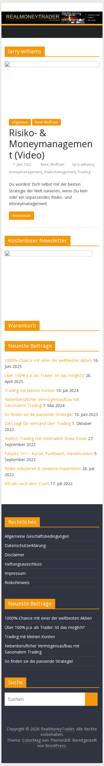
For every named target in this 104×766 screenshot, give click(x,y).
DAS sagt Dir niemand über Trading (38, 423)
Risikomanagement (59, 172)
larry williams (83, 164)
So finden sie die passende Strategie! (39, 414)
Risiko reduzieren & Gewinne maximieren (43, 468)
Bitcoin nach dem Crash (27, 483)
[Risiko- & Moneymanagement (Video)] (52, 65)
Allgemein (20, 122)
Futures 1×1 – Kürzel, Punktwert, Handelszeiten (49, 453)
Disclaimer (14, 554)
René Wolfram (46, 122)
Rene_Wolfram (53, 164)
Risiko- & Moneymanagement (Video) (51, 143)
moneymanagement (25, 172)
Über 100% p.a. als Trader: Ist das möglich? (45, 375)
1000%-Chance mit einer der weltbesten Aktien (48, 360)
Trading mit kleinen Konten (30, 390)
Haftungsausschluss (23, 564)
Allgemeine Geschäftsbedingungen (37, 536)
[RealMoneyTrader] (51, 15)
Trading (84, 172)
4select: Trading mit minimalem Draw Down (46, 438)
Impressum (15, 573)
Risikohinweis (17, 582)
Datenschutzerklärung (25, 545)
